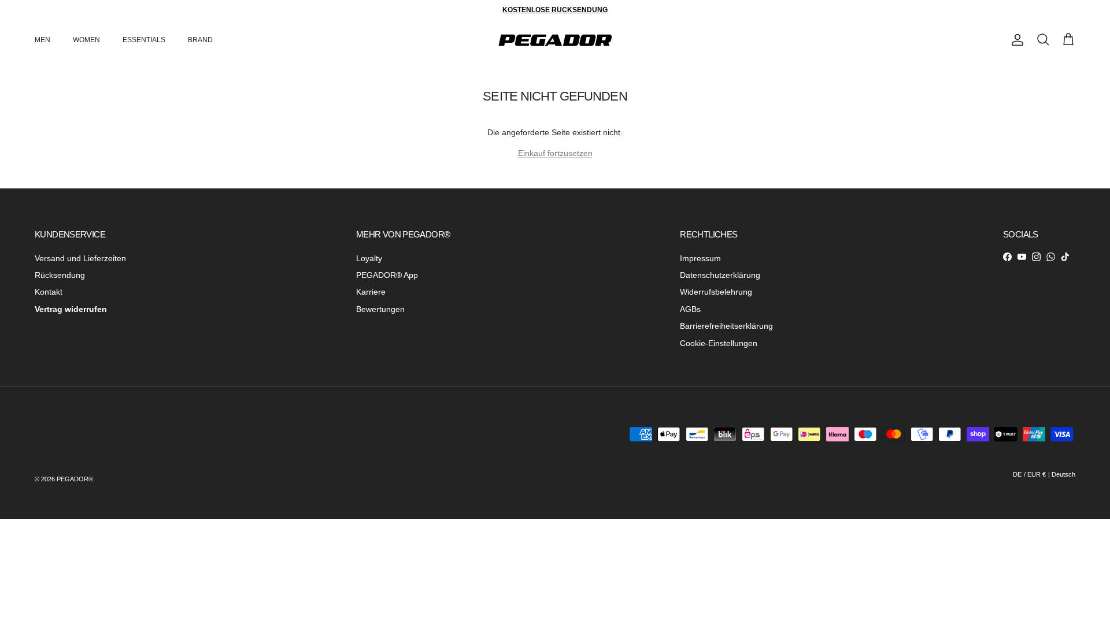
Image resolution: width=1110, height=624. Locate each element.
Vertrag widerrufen (71, 309)
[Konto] (1015, 40)
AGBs (690, 309)
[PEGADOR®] (555, 40)
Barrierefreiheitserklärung (726, 325)
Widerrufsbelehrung (716, 291)
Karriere (371, 291)
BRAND (200, 40)
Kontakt (48, 291)
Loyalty (369, 258)
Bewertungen (380, 309)
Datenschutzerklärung (720, 275)
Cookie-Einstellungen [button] (718, 343)
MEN (42, 40)
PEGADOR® (75, 479)
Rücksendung (60, 275)
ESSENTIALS (144, 40)
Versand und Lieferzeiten (80, 258)
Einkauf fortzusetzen (555, 153)
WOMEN (86, 40)
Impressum (700, 258)
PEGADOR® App (387, 275)
